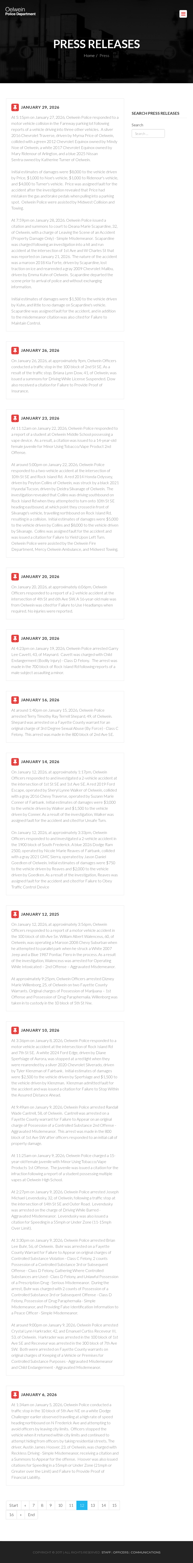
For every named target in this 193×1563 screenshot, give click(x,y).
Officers (120, 1552)
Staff (106, 1552)
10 (60, 1505)
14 (103, 1505)
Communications (145, 1552)
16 (11, 1514)
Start (13, 1505)
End (31, 1514)
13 (92, 1505)
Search (137, 124)
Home (89, 55)
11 (71, 1505)
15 (114, 1505)
